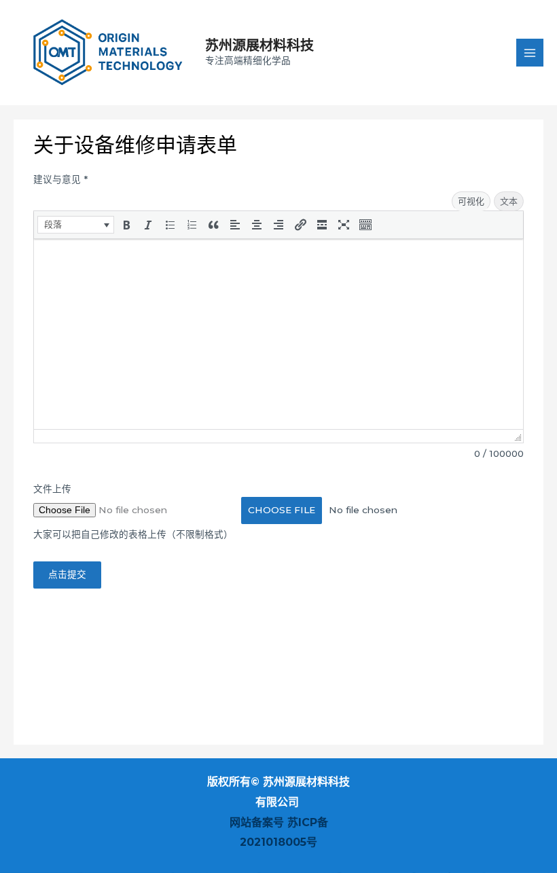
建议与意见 (60, 179)
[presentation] (75, 225)
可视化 (471, 201)
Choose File (281, 509)
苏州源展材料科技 (259, 45)
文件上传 (52, 488)
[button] (75, 225)
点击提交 (67, 574)
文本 (509, 201)
